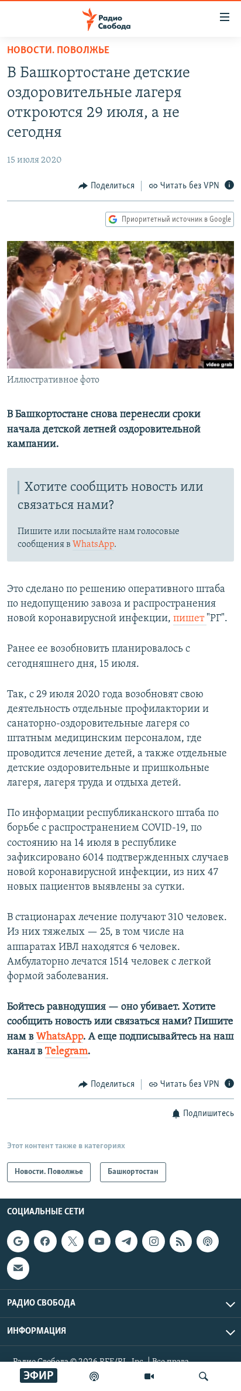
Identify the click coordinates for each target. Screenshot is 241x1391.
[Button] (106, 186)
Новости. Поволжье (58, 51)
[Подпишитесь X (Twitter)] (72, 1242)
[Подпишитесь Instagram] (153, 1242)
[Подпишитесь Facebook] (45, 1242)
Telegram (66, 1051)
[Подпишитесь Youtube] (99, 1242)
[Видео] (149, 1376)
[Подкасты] (208, 1242)
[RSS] (181, 1242)
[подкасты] (94, 1376)
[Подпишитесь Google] (18, 1242)
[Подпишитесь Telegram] (126, 1242)
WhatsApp (93, 544)
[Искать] (203, 1376)
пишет (189, 619)
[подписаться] (18, 1269)
